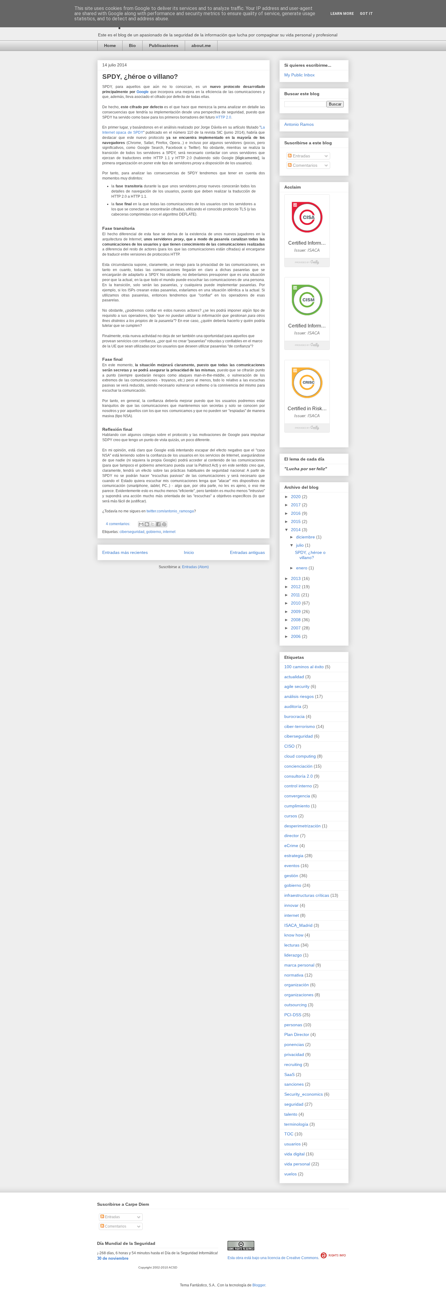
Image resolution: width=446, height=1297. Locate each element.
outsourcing (295, 1004)
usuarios (292, 1143)
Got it (366, 14)
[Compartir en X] (153, 524)
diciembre (306, 537)
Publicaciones (163, 45)
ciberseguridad (132, 532)
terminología (296, 1124)
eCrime (291, 845)
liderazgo (293, 955)
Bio (132, 45)
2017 (296, 504)
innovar (291, 905)
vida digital (294, 1153)
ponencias (294, 1044)
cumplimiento (297, 805)
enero (302, 567)
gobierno (153, 532)
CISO (289, 746)
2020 (296, 496)
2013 (296, 578)
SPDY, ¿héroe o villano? (140, 76)
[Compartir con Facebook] (158, 524)
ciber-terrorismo (299, 726)
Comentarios (304, 165)
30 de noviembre (112, 1258)
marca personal (299, 965)
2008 (296, 619)
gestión (291, 875)
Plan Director (296, 1034)
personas (293, 1024)
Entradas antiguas (247, 552)
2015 (296, 521)
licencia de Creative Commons (293, 1258)
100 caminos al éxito (304, 666)
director (291, 835)
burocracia (294, 716)
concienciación (298, 766)
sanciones (294, 1084)
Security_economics (303, 1094)
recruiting (293, 1064)
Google (143, 92)
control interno (298, 785)
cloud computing (300, 756)
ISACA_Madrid (298, 925)
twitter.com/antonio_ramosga (170, 511)
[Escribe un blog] (147, 524)
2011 (296, 594)
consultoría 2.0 (298, 776)
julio (300, 545)
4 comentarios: (118, 524)
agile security (296, 686)
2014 (296, 529)
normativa (293, 975)
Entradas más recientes (125, 552)
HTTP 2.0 (223, 117)
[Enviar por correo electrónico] (141, 524)
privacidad (294, 1054)
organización (296, 984)
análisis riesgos (299, 696)
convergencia (297, 795)
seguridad (293, 1104)
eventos (291, 865)
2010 (296, 603)
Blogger (258, 1285)
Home (110, 45)
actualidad (294, 676)
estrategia (293, 855)
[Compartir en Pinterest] (164, 524)
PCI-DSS (292, 1014)
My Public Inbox (299, 74)
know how (293, 935)
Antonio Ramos (299, 124)
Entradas (301, 155)
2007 (296, 627)
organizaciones (298, 994)
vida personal (297, 1163)
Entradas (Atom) (195, 567)
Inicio (189, 552)
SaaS (289, 1074)
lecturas (291, 945)
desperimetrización (302, 825)
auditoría (292, 706)
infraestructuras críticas (306, 895)
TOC (288, 1133)
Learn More (342, 14)
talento (290, 1114)
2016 (296, 513)
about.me (201, 45)
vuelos (290, 1173)
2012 (296, 586)
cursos (290, 815)
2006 (296, 636)
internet (169, 532)
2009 (296, 611)
